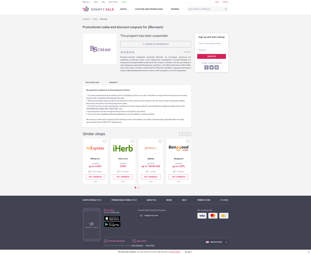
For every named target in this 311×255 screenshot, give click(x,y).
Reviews (175, 9)
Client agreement (137, 245)
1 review (152, 172)
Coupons (149, 9)
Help (103, 2)
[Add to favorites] (104, 141)
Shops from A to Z (92, 200)
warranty (113, 82)
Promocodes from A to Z (124, 200)
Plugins (123, 2)
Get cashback (95, 177)
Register (225, 2)
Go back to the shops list (157, 44)
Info (92, 82)
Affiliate (116, 241)
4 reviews (180, 172)
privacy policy (175, 252)
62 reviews (125, 172)
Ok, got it (188, 252)
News (96, 2)
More (95, 181)
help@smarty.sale (151, 215)
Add (141, 241)
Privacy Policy (150, 245)
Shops (123, 9)
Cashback (86, 19)
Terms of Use (112, 2)
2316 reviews (97, 172)
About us (86, 2)
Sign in (217, 2)
